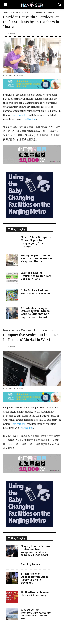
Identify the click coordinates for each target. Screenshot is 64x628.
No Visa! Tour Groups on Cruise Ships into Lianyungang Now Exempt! (36, 242)
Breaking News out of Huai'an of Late (18, 12)
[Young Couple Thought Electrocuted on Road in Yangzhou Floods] (12, 260)
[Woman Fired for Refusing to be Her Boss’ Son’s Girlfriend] (12, 278)
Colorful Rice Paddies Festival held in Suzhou (35, 292)
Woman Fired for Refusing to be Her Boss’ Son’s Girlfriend (36, 276)
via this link (19, 114)
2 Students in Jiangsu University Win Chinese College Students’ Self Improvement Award (35, 313)
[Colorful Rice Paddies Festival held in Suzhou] (12, 295)
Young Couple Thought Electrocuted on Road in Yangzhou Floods (36, 258)
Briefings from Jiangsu (45, 12)
